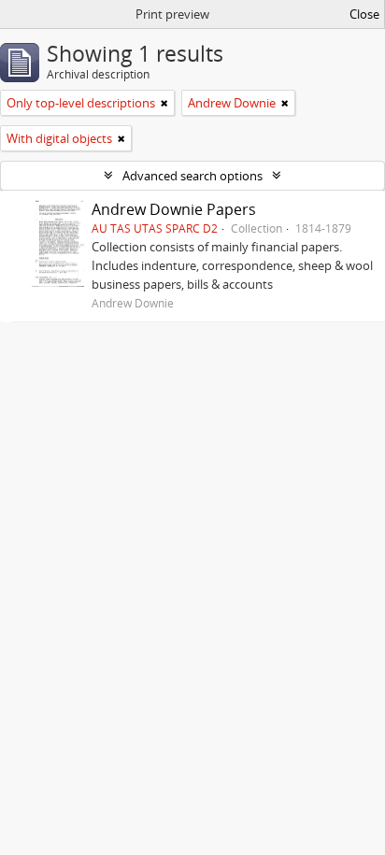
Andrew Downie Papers (174, 209)
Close (364, 14)
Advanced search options (192, 175)
